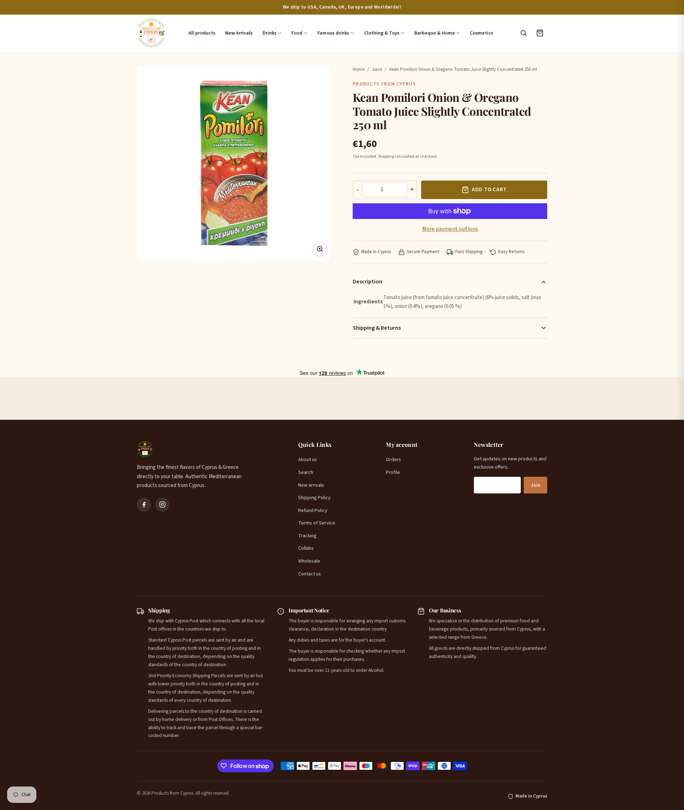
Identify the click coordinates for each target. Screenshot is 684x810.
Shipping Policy (314, 497)
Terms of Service (316, 523)
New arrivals (311, 485)
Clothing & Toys (381, 33)
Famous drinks (333, 33)
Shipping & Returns (377, 328)
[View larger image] (320, 249)
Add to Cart (489, 189)
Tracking (307, 535)
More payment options (450, 229)
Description (367, 282)
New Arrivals (239, 33)
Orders (393, 459)
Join (535, 485)
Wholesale (309, 561)
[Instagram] (162, 504)
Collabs (306, 548)
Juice (377, 69)
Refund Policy (312, 510)
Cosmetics (481, 33)
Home (358, 69)
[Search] (523, 33)
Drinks (269, 33)
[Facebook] (144, 504)
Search (305, 472)
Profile (393, 472)
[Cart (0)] (539, 33)
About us (307, 459)
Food (296, 33)
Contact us (309, 574)
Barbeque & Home (434, 33)
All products (201, 33)
